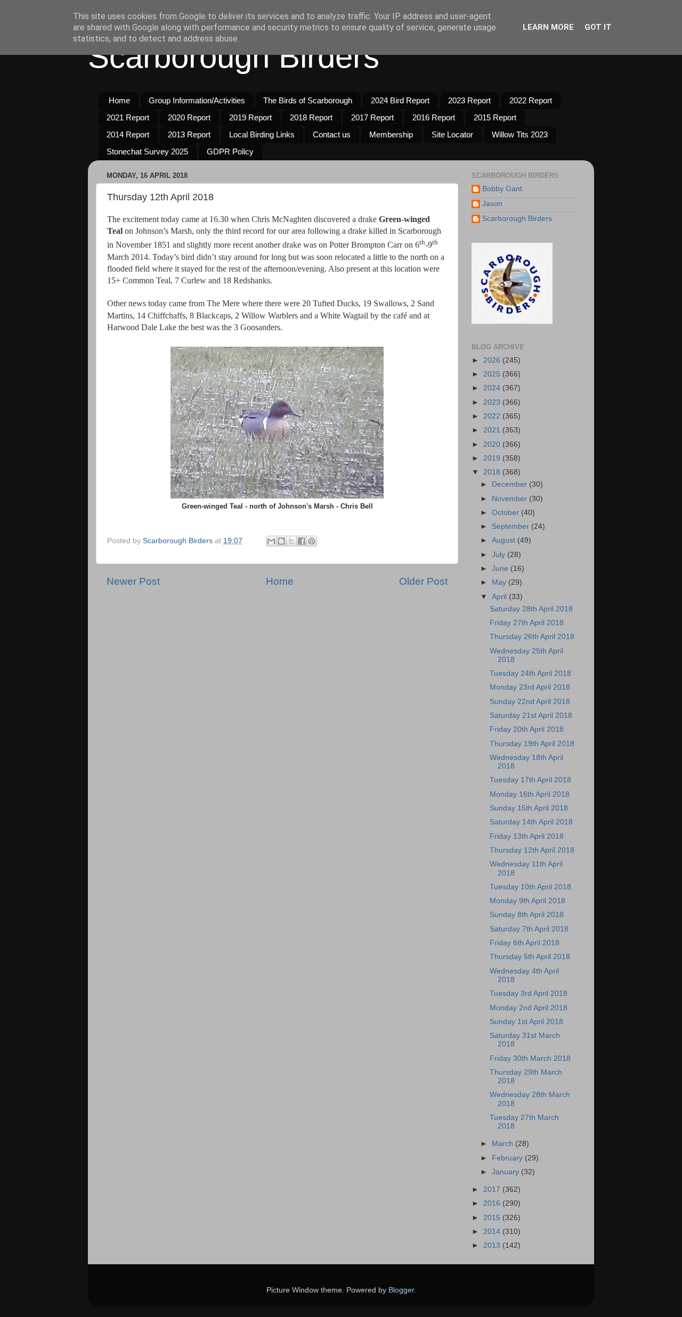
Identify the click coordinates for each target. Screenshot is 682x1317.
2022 (492, 416)
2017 (492, 1189)
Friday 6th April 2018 (524, 943)
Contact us (332, 134)
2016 (492, 1203)
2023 (492, 402)
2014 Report (128, 134)
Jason (492, 204)
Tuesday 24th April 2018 (530, 673)
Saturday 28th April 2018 (531, 609)
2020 (492, 444)
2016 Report (433, 117)
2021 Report (128, 117)
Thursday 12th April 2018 (532, 850)
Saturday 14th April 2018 (531, 822)
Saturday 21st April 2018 (531, 715)
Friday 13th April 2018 (527, 836)
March (503, 1144)
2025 (492, 374)
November (510, 499)
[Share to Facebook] (301, 541)
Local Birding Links (262, 134)
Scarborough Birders (233, 57)
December (510, 484)
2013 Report (189, 134)
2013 (492, 1245)
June (501, 568)
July (499, 555)
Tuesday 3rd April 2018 (528, 993)
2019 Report (250, 117)
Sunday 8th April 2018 (527, 915)
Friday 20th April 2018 (527, 729)
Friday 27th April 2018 (527, 623)
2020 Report (189, 117)
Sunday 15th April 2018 (529, 808)
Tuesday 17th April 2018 (530, 780)
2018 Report (311, 117)
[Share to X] (291, 541)
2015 (492, 1218)
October (506, 513)
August (504, 540)
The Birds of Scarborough (307, 100)
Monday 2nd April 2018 (528, 1008)
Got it (598, 27)
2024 (492, 388)
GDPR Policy (230, 151)
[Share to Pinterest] (311, 541)
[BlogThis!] (281, 541)
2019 (492, 458)
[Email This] (271, 541)
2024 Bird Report (400, 100)
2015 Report (495, 117)
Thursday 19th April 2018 (532, 744)
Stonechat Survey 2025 (147, 151)
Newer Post (133, 581)
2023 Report (469, 100)
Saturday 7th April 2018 (529, 929)
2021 (492, 430)
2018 (492, 472)
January (506, 1172)
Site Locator (452, 134)
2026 (492, 360)
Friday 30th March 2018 (530, 1058)
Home (119, 100)
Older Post (423, 581)
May (500, 582)
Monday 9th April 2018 (527, 901)
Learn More (548, 27)
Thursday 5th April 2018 (530, 957)
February (508, 1158)
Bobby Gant (502, 189)
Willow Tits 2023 (520, 134)
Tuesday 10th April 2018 (530, 887)
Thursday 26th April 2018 (532, 637)
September (511, 526)
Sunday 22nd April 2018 (530, 702)
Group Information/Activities (197, 100)
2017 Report (372, 117)
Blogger (401, 1290)
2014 (492, 1232)
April (500, 597)
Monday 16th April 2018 (530, 794)
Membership (391, 134)
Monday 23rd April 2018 (530, 687)
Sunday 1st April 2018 (526, 1022)
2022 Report (530, 100)
